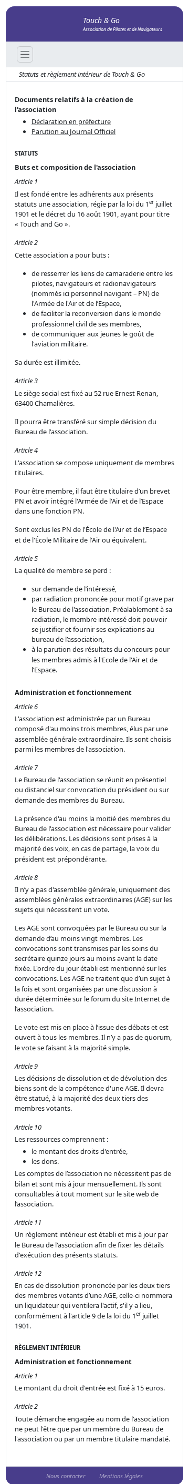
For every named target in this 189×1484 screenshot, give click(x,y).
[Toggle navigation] (25, 54)
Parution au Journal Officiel (74, 131)
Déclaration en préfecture (71, 121)
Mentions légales (121, 1476)
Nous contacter (65, 1476)
